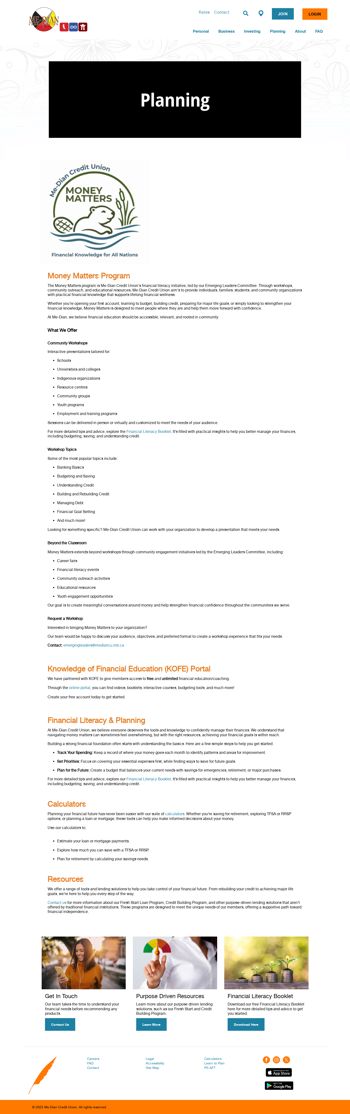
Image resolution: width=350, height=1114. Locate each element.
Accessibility (155, 1063)
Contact (222, 12)
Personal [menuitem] (201, 31)
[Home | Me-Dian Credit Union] (83, 19)
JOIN (283, 13)
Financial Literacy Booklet (148, 431)
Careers (93, 1059)
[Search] (245, 13)
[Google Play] (279, 1085)
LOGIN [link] (315, 14)
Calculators (212, 1059)
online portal (79, 687)
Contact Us (60, 1024)
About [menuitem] (300, 31)
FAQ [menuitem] (319, 31)
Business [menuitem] (226, 31)
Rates (204, 12)
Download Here (246, 1024)
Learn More (151, 1024)
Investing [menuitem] (252, 31)
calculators (174, 814)
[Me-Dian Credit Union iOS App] (279, 1072)
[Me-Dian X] (286, 1059)
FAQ (90, 1063)
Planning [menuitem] (277, 31)
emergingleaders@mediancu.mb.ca (93, 645)
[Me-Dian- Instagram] (276, 1059)
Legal (150, 1059)
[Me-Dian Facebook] (266, 1059)
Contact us (57, 902)
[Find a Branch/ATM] (261, 13)
